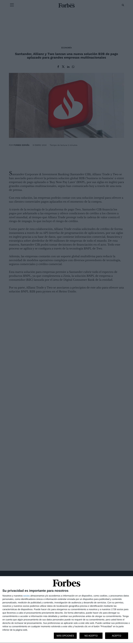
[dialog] (66, 609)
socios (26, 596)
